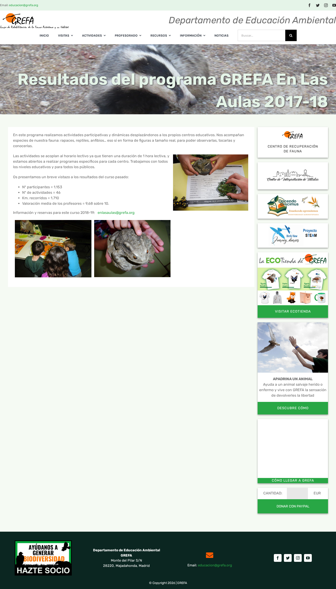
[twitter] (318, 5)
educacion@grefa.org (23, 5)
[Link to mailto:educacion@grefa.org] (209, 555)
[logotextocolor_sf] (34, 14)
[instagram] (326, 5)
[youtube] (334, 5)
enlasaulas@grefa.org (116, 212)
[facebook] (309, 5)
